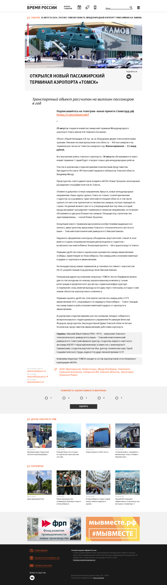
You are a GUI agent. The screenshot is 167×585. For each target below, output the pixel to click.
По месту (95, 7)
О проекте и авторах (43, 565)
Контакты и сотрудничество (47, 558)
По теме (87, 7)
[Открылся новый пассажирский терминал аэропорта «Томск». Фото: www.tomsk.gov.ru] (83, 45)
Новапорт (124, 369)
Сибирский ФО (90, 372)
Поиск (108, 8)
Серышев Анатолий (70, 372)
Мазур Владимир (107, 369)
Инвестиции (89, 369)
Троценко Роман (68, 375)
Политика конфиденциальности (84, 560)
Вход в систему (99, 578)
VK (128, 76)
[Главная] (42, 6)
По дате (79, 7)
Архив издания (41, 550)
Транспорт (127, 372)
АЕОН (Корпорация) (70, 369)
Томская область (109, 372)
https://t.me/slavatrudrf (73, 115)
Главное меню (138, 7)
